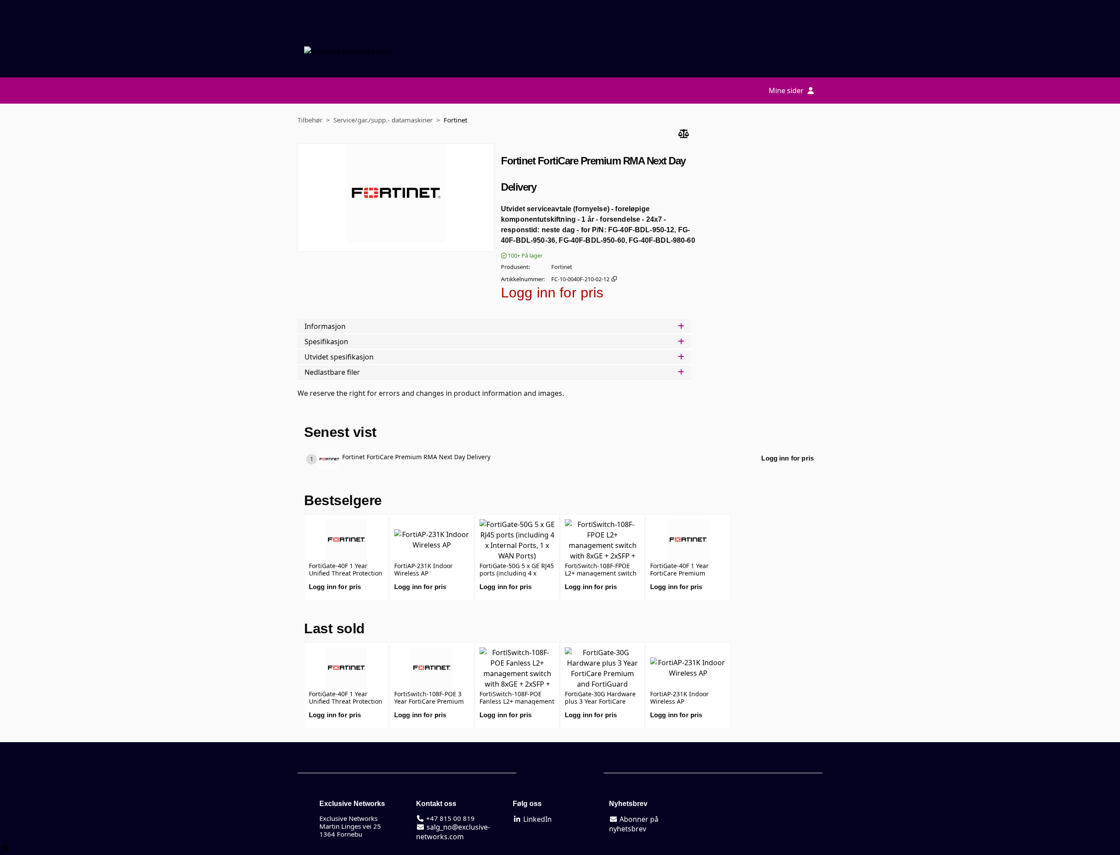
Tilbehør (310, 119)
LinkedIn (537, 819)
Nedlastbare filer (332, 372)
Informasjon (325, 326)
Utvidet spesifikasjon (339, 357)
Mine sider (787, 90)
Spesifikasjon (326, 341)
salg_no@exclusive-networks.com (453, 831)
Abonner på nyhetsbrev (633, 824)
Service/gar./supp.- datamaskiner (383, 119)
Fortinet (455, 119)
